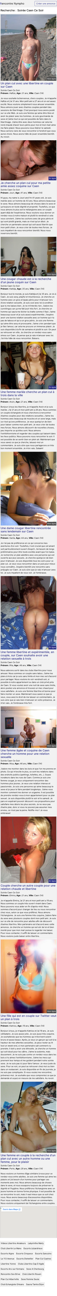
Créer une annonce (45, 3)
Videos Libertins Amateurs (13, 1243)
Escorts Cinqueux (24, 1253)
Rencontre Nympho (12, 3)
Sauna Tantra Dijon (35, 1284)
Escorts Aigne (7, 1253)
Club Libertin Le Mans (11, 1248)
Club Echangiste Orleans (12, 1284)
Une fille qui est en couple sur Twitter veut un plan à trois (28, 1017)
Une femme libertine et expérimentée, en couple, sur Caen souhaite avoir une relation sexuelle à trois (27, 655)
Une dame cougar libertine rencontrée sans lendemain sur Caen (26, 529)
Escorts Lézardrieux (33, 1248)
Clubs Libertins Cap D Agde (31, 1264)
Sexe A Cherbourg (35, 1269)
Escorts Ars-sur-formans (12, 1269)
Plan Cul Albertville (10, 1279)
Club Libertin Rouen (31, 1274)
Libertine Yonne (8, 1264)
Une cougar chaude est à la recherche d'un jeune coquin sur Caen (26, 280)
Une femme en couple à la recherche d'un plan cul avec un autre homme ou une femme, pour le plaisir (28, 1159)
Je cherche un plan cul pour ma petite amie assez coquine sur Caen (26, 184)
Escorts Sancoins (43, 1253)
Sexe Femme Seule (30, 1279)
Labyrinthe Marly (36, 1243)
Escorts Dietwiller (25, 1258)
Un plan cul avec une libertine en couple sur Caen (27, 85)
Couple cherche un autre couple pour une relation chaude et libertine (28, 887)
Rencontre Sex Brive (10, 1274)
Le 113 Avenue (7, 1258)
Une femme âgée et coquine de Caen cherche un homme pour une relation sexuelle (25, 754)
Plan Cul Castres (43, 1258)
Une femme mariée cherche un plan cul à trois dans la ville (27, 393)
